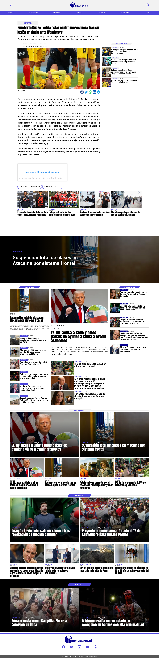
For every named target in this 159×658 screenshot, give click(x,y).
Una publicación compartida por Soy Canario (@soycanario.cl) (48, 178)
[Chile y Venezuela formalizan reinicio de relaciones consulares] (115, 349)
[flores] (115, 294)
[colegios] (29, 311)
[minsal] (15, 352)
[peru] (15, 340)
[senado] (15, 364)
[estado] (15, 376)
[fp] (115, 322)
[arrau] (115, 335)
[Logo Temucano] (79, 7)
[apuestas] (106, 61)
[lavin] (115, 308)
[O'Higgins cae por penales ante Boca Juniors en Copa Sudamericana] (106, 51)
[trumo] (79, 323)
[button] (22, 187)
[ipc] (132, 477)
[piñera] (15, 400)
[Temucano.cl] (11, 6)
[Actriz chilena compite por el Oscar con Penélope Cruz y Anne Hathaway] (97, 477)
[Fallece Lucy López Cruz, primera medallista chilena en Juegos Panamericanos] (106, 72)
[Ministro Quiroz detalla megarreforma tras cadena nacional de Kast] (15, 388)
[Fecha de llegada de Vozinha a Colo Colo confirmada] (106, 82)
